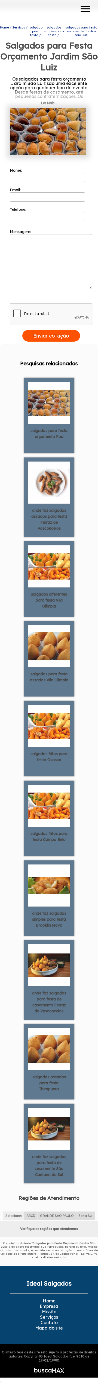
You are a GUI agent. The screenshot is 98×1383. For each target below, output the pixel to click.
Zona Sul (85, 1216)
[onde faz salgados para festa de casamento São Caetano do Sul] (49, 1128)
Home (49, 1300)
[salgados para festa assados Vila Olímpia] (49, 645)
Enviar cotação (51, 336)
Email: (16, 189)
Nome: (16, 170)
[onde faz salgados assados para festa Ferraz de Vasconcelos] (49, 482)
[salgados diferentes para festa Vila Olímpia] (49, 566)
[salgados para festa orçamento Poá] (49, 402)
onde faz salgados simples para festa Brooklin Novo (49, 919)
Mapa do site (49, 1328)
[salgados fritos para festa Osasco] (49, 725)
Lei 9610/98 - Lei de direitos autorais (65, 1255)
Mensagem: (21, 231)
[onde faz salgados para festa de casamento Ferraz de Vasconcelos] (49, 965)
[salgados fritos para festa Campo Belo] (49, 805)
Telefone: (18, 209)
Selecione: (13, 1216)
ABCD (30, 1216)
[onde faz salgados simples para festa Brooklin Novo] (49, 885)
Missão (49, 1311)
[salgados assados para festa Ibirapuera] (49, 1048)
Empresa (49, 1306)
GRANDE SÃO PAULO (57, 1216)
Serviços (49, 1317)
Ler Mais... (49, 103)
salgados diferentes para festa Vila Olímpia (49, 600)
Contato (49, 1322)
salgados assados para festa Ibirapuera (49, 1082)
